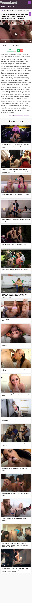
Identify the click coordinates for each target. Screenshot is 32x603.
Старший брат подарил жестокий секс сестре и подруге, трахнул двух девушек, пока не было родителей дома (14, 295)
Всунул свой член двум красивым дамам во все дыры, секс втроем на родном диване (16, 220)
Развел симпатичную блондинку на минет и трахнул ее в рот (15, 394)
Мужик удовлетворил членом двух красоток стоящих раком (16, 494)
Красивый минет (18, 115)
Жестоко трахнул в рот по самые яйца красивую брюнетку (14, 344)
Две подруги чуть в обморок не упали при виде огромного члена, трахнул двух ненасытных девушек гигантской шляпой (16, 171)
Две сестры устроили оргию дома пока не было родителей (14, 444)
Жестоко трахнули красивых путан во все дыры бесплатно (14, 519)
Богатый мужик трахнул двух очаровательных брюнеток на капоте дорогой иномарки (14, 245)
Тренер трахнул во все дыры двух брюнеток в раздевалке (14, 419)
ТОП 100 (8, 6)
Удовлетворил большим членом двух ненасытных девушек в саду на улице (15, 269)
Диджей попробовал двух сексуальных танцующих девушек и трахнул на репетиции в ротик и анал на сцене (15, 146)
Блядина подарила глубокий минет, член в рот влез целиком (15, 369)
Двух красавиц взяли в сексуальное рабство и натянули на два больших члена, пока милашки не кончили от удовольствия (15, 545)
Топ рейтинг (16, 6)
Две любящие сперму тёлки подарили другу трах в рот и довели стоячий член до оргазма (15, 195)
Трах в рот (10, 115)
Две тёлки (26, 115)
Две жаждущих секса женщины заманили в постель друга (15, 319)
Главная (3, 6)
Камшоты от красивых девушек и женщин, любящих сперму (15, 469)
